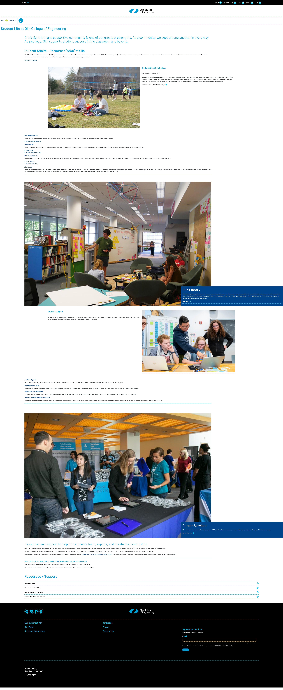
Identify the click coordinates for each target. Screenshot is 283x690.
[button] (19, 20)
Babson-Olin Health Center (33, 141)
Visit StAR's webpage (30, 60)
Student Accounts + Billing (32, 588)
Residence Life (28, 144)
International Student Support (33, 391)
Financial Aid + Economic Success (34, 597)
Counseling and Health (31, 135)
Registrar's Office (29, 583)
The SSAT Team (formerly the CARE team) (37, 397)
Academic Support (30, 380)
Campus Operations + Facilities (33, 592)
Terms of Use (108, 631)
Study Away (28, 167)
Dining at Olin (29, 150)
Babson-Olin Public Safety (33, 152)
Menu (24, 3)
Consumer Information (34, 631)
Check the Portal (30, 161)
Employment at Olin (33, 623)
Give (256, 3)
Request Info (228, 3)
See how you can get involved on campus (154, 85)
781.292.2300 (30, 675)
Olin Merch (29, 627)
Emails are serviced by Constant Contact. (221, 645)
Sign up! (186, 650)
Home (2, 20)
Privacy (106, 627)
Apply (248, 3)
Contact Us (107, 623)
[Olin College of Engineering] (141, 11)
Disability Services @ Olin (31, 385)
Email (184, 636)
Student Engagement (30, 156)
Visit (239, 3)
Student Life (12, 20)
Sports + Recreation (32, 163)
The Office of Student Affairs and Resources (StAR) (96, 554)
